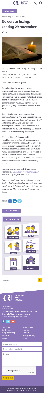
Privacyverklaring (29, 335)
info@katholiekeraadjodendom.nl (19, 314)
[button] (3, 2)
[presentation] (19, 370)
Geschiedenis (6, 330)
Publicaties (6, 335)
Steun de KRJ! (28, 327)
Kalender (26, 330)
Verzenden (8, 378)
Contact (26, 333)
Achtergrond (9, 11)
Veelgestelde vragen (9, 333)
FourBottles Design (22, 390)
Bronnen (5, 338)
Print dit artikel (12, 210)
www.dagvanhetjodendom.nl (18, 316)
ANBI (25, 338)
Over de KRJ (6, 327)
